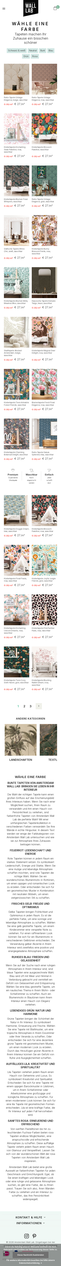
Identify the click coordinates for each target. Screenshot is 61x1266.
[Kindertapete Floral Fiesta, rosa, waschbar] (16, 560)
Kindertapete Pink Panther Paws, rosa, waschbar (43, 629)
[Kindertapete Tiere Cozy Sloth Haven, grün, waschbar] (16, 661)
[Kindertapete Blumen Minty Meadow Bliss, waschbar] (16, 282)
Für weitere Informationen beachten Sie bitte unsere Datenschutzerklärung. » (30, 1261)
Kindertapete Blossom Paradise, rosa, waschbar (42, 530)
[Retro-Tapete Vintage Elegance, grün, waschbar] (44, 180)
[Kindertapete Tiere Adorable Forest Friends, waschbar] (16, 384)
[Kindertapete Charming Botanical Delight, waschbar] (16, 434)
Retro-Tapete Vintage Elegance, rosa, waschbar (43, 98)
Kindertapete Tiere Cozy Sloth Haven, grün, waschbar (16, 681)
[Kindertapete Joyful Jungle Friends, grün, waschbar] (44, 560)
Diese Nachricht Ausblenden (30, 1255)
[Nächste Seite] (39, 706)
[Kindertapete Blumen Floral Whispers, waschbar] (16, 180)
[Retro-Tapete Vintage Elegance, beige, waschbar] (16, 79)
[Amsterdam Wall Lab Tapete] (25, 8)
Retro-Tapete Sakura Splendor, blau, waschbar (42, 453)
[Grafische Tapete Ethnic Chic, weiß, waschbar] (16, 230)
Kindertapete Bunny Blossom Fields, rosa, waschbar (41, 251)
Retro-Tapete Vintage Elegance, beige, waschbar (16, 98)
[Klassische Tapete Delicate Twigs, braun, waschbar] (44, 282)
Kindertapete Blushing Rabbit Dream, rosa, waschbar (41, 682)
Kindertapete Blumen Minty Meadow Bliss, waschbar (16, 302)
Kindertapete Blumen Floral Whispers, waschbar (16, 200)
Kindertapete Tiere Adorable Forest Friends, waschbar (16, 403)
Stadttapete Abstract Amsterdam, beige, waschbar (13, 353)
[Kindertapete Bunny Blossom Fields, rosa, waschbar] (44, 230)
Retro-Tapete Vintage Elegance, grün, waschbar (43, 200)
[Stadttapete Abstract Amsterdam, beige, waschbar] (16, 332)
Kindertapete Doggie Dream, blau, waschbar (16, 530)
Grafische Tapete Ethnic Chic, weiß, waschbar (14, 250)
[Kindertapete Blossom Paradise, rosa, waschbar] (44, 510)
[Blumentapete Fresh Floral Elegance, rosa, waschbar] (44, 384)
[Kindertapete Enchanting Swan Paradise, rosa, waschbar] (16, 128)
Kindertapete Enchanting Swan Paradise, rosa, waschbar (14, 149)
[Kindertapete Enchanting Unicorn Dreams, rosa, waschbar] (16, 609)
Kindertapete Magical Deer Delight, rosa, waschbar (43, 351)
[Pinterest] (34, 1237)
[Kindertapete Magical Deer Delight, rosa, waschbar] (44, 332)
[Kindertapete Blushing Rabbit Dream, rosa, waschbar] (44, 661)
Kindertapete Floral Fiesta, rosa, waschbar (15, 579)
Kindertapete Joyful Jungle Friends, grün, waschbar (44, 579)
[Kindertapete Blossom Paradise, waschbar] (44, 128)
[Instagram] (26, 1237)
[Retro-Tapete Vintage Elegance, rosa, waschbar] (44, 79)
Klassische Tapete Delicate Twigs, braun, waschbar (44, 302)
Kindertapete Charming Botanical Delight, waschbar (16, 453)
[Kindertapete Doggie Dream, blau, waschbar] (16, 510)
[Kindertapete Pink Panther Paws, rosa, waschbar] (44, 609)
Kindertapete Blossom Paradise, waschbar (42, 148)
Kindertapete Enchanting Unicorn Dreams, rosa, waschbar (14, 630)
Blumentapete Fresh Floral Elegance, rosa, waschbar (43, 403)
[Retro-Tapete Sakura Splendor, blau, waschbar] (44, 434)
